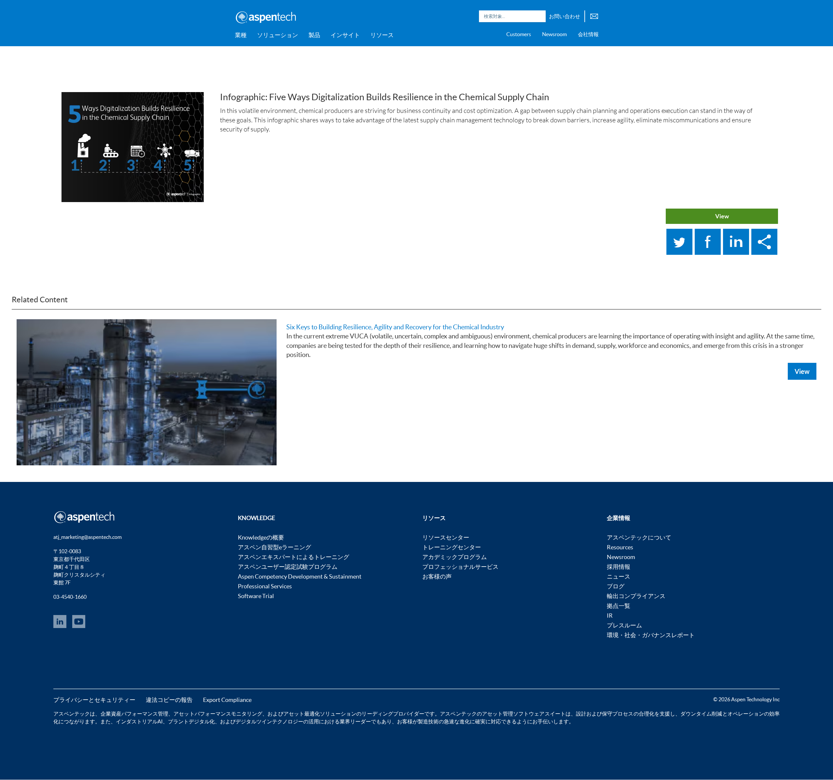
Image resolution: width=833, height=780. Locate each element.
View (722, 216)
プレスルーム (624, 625)
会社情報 (588, 34)
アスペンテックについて (639, 537)
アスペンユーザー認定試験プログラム (287, 566)
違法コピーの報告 (169, 699)
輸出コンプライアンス (636, 596)
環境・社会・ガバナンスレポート (651, 635)
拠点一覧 (618, 605)
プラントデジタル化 (191, 721)
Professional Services (265, 586)
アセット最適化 (301, 714)
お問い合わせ (564, 16)
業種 (241, 35)
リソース (382, 35)
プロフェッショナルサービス (460, 566)
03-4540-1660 (70, 597)
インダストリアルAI (139, 721)
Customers (518, 34)
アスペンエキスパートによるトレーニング (293, 557)
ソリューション (277, 35)
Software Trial (256, 596)
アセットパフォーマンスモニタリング (217, 714)
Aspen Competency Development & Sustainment (300, 576)
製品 (314, 35)
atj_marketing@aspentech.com (87, 537)
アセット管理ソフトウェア (513, 714)
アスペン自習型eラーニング (274, 547)
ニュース (618, 576)
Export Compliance (227, 699)
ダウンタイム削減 (701, 714)
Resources (620, 547)
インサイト (345, 35)
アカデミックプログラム (454, 557)
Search (539, 16)
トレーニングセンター (451, 547)
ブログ (615, 586)
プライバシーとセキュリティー (94, 699)
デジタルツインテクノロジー (269, 721)
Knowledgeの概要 (261, 537)
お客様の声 (437, 576)
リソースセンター (445, 537)
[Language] (594, 15)
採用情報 (618, 566)
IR (610, 615)
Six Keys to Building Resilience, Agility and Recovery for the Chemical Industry (395, 327)
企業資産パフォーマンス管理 (135, 714)
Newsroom (554, 34)
